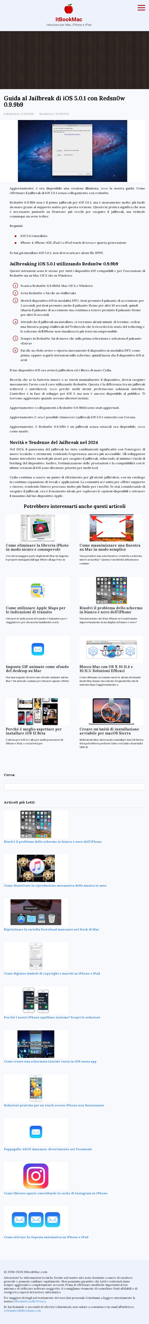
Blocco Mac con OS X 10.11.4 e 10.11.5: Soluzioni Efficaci (106, 668)
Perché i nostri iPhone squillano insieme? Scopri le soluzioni (52, 1017)
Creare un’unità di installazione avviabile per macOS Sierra (109, 731)
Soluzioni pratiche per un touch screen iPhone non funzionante (54, 1105)
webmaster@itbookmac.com (22, 1310)
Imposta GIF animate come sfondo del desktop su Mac (37, 668)
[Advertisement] (74, 60)
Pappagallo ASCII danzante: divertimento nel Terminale (48, 1149)
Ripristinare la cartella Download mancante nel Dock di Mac (51, 929)
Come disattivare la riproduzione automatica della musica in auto (55, 885)
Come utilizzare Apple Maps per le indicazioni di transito (36, 610)
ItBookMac (68, 19)
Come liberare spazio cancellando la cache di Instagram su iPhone (55, 1193)
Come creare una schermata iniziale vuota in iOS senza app (50, 1061)
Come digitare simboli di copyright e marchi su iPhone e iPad (52, 973)
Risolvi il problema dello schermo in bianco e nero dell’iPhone (111, 610)
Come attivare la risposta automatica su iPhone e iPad (46, 1237)
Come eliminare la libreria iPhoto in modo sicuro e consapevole (37, 547)
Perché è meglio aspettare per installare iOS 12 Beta (34, 731)
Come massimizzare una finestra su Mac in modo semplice (110, 547)
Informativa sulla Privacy (29, 1301)
